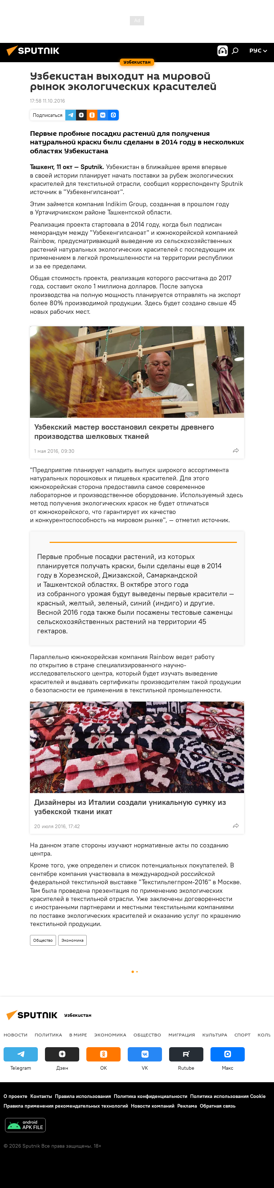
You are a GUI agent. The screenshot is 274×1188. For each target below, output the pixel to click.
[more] (236, 450)
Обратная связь (217, 1106)
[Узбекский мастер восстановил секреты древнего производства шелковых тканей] (137, 372)
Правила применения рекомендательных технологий (66, 1106)
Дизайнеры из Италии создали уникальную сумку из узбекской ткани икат (130, 806)
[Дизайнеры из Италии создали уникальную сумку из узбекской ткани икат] (137, 747)
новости (15, 1034)
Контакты (41, 1096)
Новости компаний (152, 1106)
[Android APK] (25, 1126)
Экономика (72, 940)
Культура (214, 1034)
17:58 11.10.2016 (47, 101)
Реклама (187, 1106)
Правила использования (83, 1096)
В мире (78, 1034)
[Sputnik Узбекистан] (35, 57)
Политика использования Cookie (228, 1096)
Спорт (242, 1034)
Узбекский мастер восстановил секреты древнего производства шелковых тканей (124, 431)
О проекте (15, 1096)
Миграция (181, 1034)
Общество (43, 940)
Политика (48, 1034)
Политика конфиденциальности (150, 1096)
